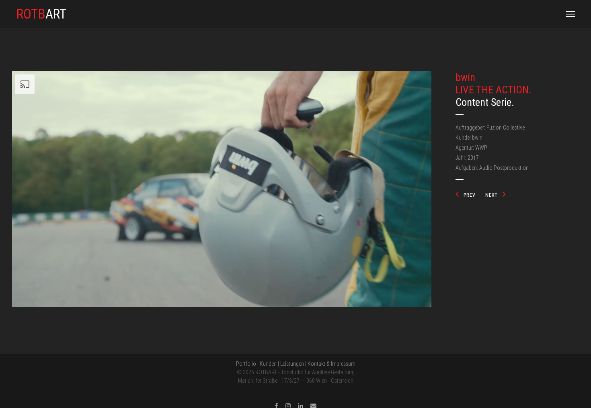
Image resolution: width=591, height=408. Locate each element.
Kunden (268, 363)
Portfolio (246, 363)
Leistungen (292, 363)
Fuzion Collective (505, 127)
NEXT (491, 195)
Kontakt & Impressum (331, 363)
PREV (469, 195)
